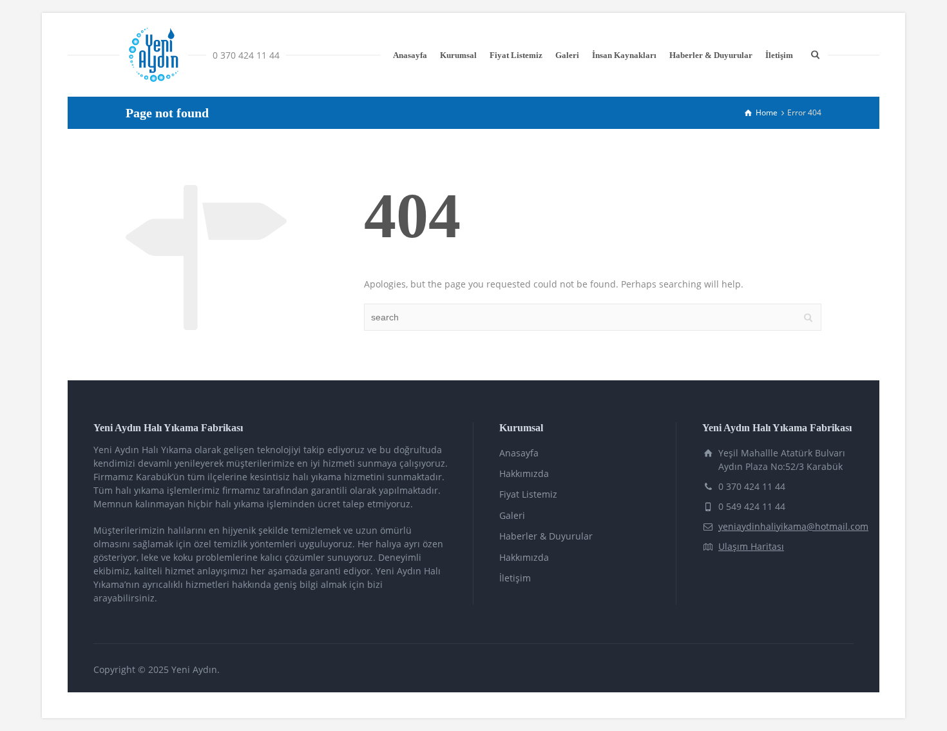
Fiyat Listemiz (516, 55)
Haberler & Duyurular (710, 55)
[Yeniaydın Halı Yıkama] (154, 55)
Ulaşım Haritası (751, 546)
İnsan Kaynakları (624, 55)
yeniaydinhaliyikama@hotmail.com (793, 526)
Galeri (567, 55)
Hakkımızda (524, 473)
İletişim (779, 55)
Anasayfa (410, 55)
